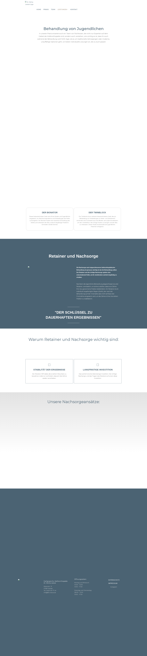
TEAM (53, 9)
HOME (38, 9)
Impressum (112, 583)
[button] (67, 9)
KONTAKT (73, 9)
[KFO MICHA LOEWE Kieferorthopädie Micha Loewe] (29, 5)
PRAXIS (46, 9)
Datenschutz (114, 580)
